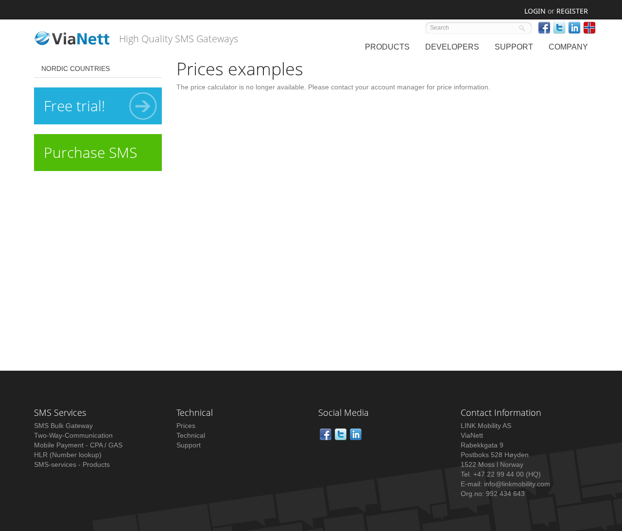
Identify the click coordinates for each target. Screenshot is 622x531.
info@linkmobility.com (517, 484)
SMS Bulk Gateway (63, 425)
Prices (185, 425)
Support (188, 445)
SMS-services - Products (72, 464)
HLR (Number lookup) (68, 455)
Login (535, 11)
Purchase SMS (90, 152)
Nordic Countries (75, 68)
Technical (190, 435)
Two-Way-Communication (73, 435)
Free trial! (74, 106)
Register (572, 11)
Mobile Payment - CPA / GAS (78, 445)
